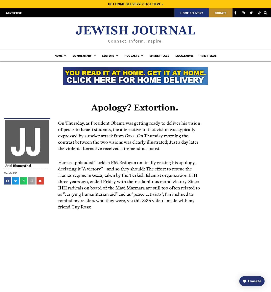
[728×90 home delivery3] (135, 75)
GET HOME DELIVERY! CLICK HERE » (135, 4)
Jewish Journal (135, 31)
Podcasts (131, 56)
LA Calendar (184, 56)
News (58, 56)
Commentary (82, 56)
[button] (7, 181)
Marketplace (159, 56)
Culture (108, 56)
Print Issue (208, 56)
